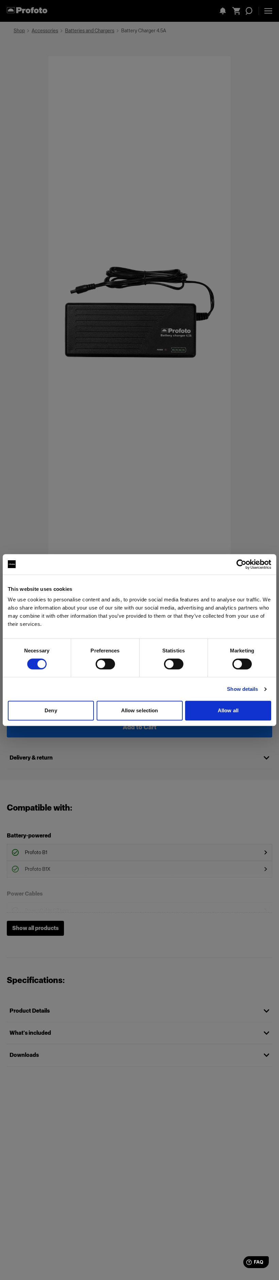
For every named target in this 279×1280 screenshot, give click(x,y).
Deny (51, 710)
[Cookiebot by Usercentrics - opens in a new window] (241, 564)
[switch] (105, 664)
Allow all (228, 710)
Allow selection (139, 710)
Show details (242, 689)
